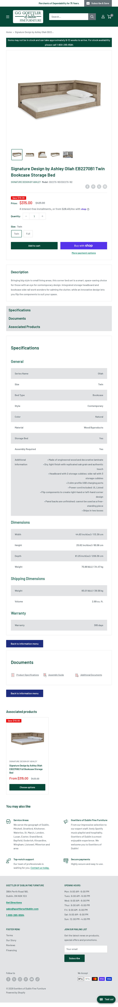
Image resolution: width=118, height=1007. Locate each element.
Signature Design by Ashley (26, 182)
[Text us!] (106, 1000)
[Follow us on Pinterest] (26, 979)
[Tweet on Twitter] (99, 186)
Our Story (11, 940)
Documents (17, 318)
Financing (11, 950)
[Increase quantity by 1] (42, 216)
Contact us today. (40, 867)
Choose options (27, 787)
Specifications (20, 310)
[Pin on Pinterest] (93, 186)
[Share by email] (105, 186)
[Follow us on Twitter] (14, 979)
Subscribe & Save (100, 3)
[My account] (103, 16)
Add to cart (34, 245)
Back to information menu (25, 643)
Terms (9, 935)
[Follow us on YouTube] (32, 979)
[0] (109, 17)
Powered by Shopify (15, 992)
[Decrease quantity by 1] (26, 216)
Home (9, 32)
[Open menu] (7, 17)
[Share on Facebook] (87, 186)
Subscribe (74, 958)
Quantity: (16, 216)
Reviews (10, 945)
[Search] (92, 16)
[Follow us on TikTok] (37, 979)
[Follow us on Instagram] (20, 979)
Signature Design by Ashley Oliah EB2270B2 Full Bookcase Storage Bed (26, 769)
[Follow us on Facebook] (8, 979)
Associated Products (24, 327)
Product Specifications (27, 675)
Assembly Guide (56, 675)
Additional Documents (91, 675)
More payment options (84, 252)
